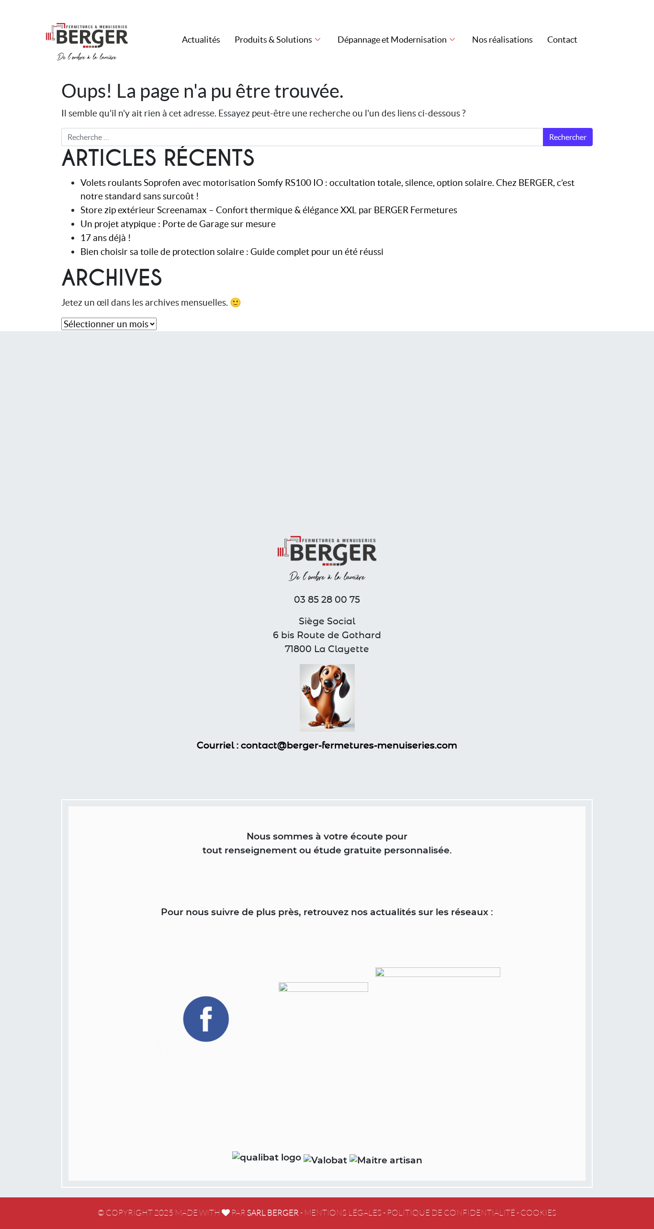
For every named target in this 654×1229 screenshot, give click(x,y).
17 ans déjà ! (105, 237)
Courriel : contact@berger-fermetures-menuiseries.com (327, 745)
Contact (562, 39)
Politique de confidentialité (451, 1213)
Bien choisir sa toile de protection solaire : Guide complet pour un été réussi (231, 251)
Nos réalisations (502, 39)
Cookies (538, 1213)
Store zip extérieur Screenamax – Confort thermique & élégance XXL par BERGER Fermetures (268, 210)
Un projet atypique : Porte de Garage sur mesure (178, 223)
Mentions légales (343, 1213)
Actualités (201, 39)
